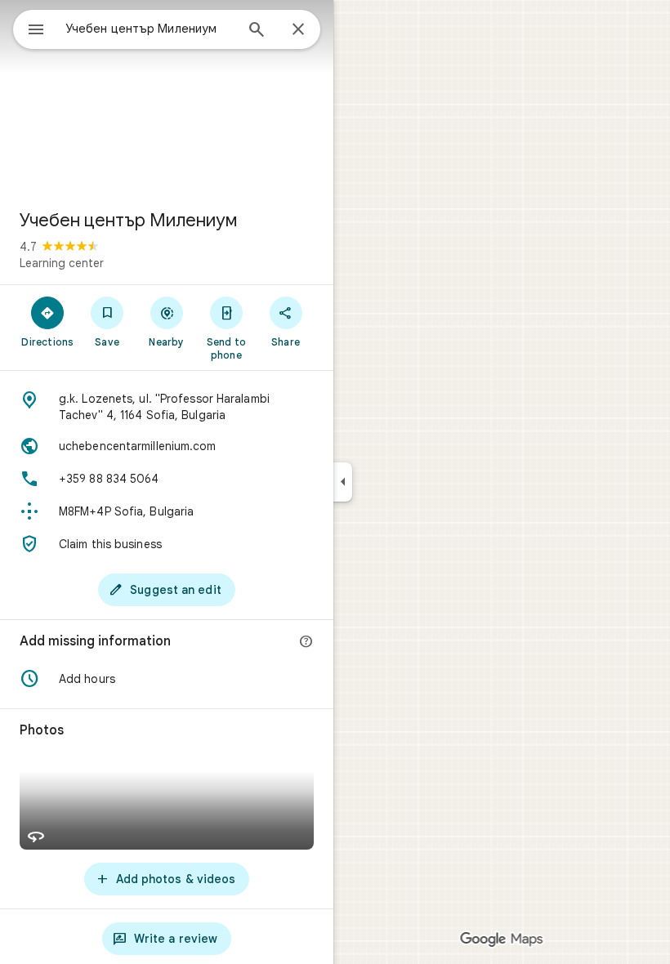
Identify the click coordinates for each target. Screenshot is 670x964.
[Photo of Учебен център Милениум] (166, 98)
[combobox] (149, 28)
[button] (166, 679)
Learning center (62, 263)
